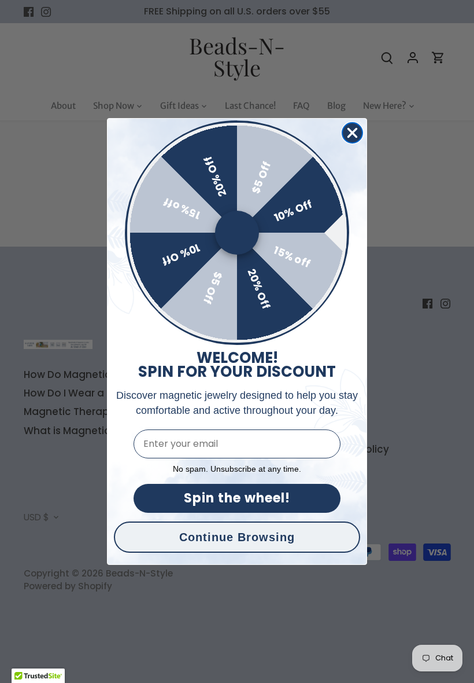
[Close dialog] (352, 133)
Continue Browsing (237, 537)
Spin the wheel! (237, 498)
